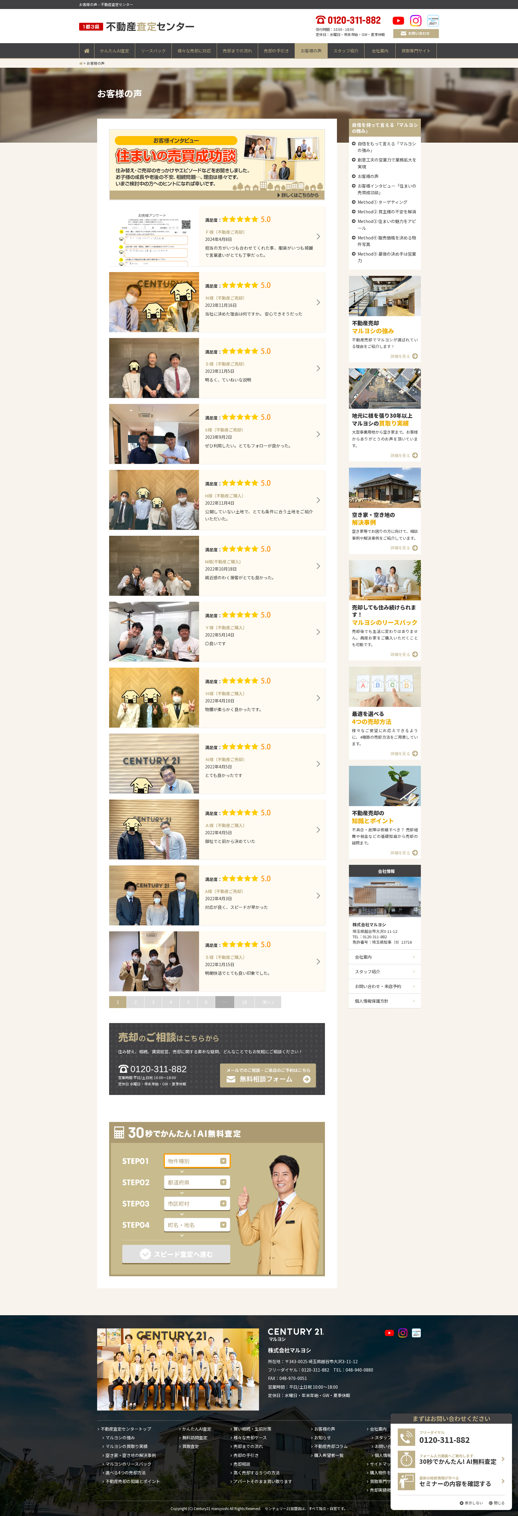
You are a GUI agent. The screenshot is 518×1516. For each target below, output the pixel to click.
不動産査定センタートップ (126, 1429)
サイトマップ (382, 1464)
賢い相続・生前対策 (252, 1429)
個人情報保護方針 (372, 1001)
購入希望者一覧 (329, 1455)
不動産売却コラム (331, 1446)
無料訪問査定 (194, 1437)
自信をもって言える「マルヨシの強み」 (387, 147)
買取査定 (190, 1446)
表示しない (474, 1502)
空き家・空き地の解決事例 (131, 1455)
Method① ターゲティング (382, 202)
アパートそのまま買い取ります (263, 1481)
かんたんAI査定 (114, 51)
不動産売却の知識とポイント (133, 1481)
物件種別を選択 (143, 1161)
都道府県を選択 (143, 1182)
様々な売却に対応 (194, 51)
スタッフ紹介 (346, 51)
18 (244, 1002)
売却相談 (242, 1464)
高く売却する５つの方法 (257, 1473)
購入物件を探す (384, 1473)
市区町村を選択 (143, 1203)
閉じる (499, 1502)
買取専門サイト (416, 51)
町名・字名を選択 (143, 1225)
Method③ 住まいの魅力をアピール (387, 224)
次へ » (268, 1002)
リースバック (153, 51)
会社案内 (380, 51)
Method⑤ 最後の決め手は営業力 (387, 257)
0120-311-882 (158, 1069)
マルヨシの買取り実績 (126, 1446)
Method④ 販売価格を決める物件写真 (387, 241)
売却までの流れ (237, 51)
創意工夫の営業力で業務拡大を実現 (387, 163)
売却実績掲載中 (384, 1490)
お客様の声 (311, 51)
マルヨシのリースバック (128, 1464)
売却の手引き (276, 51)
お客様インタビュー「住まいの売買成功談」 (387, 189)
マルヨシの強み (120, 1437)
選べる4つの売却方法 (126, 1473)
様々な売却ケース (250, 1437)
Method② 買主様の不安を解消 (387, 212)
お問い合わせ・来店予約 (378, 986)
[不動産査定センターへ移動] (80, 63)
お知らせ (322, 1437)
